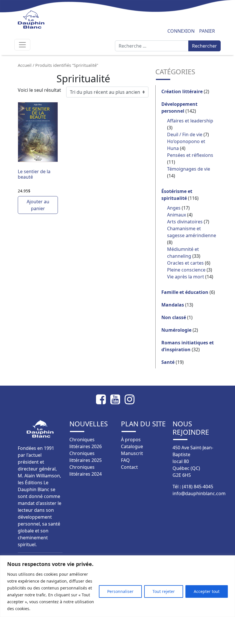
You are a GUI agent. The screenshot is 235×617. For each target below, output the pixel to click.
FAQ (125, 460)
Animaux (176, 215)
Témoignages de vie (188, 169)
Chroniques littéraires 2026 (85, 443)
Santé (168, 362)
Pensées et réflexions (190, 155)
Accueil (25, 65)
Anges (174, 208)
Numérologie (176, 330)
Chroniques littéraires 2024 (85, 470)
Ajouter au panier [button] (38, 205)
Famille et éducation (184, 292)
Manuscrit (132, 453)
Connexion (181, 31)
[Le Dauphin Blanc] (40, 19)
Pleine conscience (186, 270)
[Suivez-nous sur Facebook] (103, 399)
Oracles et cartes (185, 263)
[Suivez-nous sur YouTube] (117, 399)
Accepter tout (207, 591)
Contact (129, 467)
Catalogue (132, 446)
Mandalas (172, 305)
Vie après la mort (185, 277)
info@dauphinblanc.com (199, 493)
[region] (117, 586)
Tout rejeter (163, 591)
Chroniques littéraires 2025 (85, 456)
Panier (207, 31)
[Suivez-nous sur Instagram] (132, 399)
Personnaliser (120, 591)
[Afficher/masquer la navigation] (22, 44)
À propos (131, 439)
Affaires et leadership (190, 121)
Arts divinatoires (185, 221)
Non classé (173, 317)
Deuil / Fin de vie (184, 134)
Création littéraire (182, 91)
